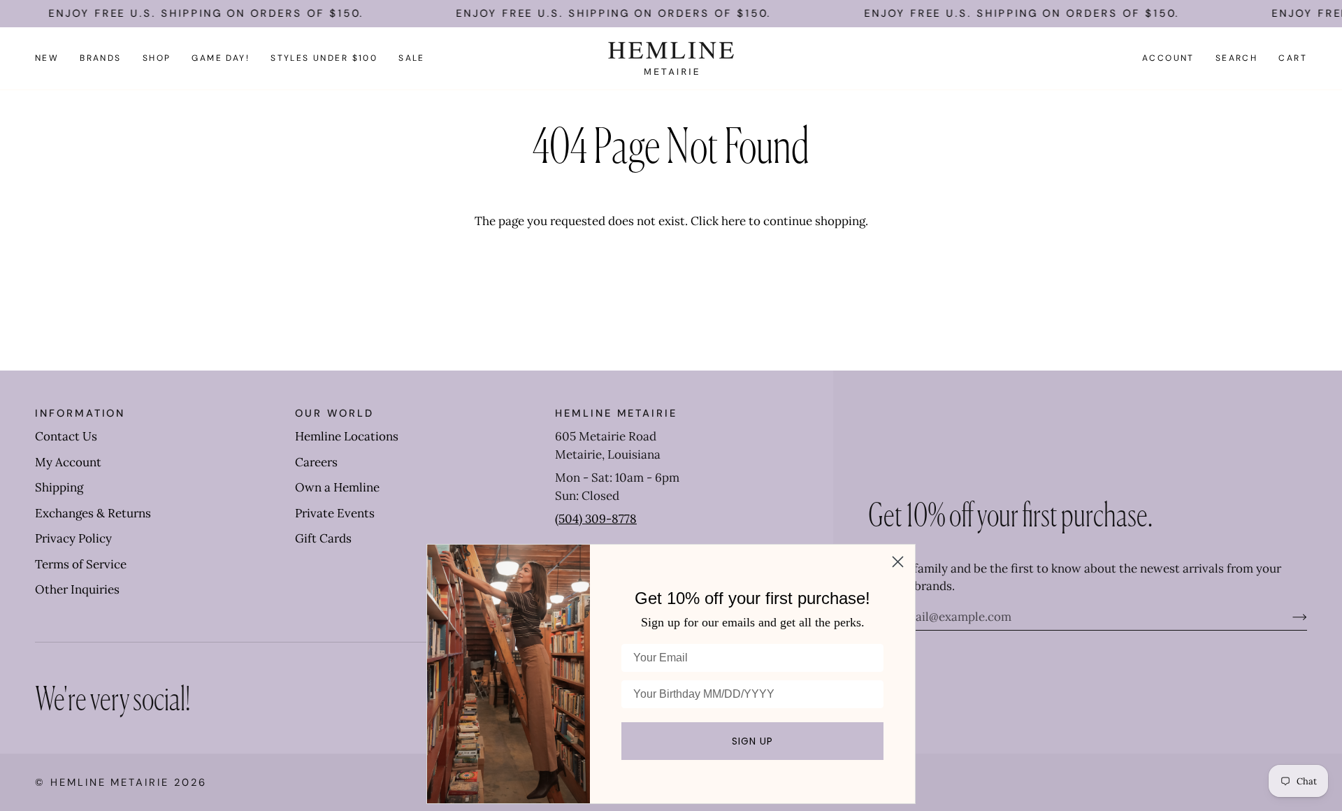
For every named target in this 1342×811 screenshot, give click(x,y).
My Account (68, 462)
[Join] (1288, 616)
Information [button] (80, 413)
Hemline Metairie (109, 782)
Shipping (59, 487)
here (733, 221)
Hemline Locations (346, 436)
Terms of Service (81, 564)
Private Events (335, 513)
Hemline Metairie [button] (616, 413)
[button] (100, 58)
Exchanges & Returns (93, 513)
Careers (316, 462)
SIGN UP (752, 741)
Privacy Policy (73, 538)
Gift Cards (323, 538)
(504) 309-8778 (596, 518)
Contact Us (66, 436)
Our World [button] (334, 413)
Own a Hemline (337, 487)
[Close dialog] (898, 562)
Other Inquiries (77, 589)
